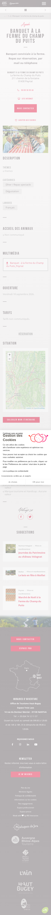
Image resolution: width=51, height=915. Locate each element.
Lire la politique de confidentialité (15, 471)
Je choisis (12, 482)
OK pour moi (38, 482)
